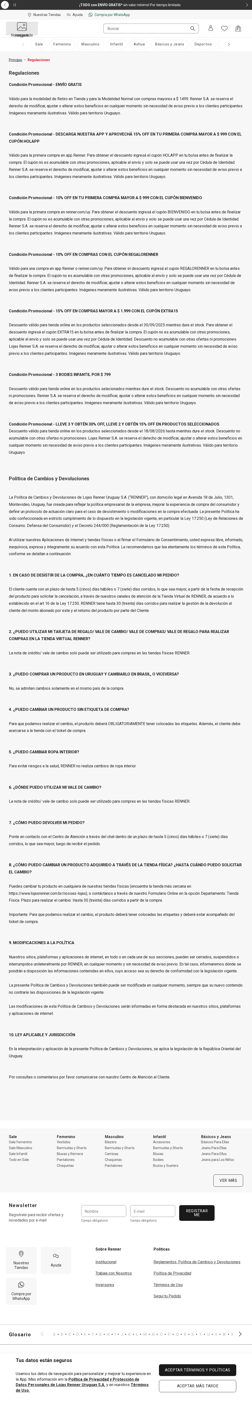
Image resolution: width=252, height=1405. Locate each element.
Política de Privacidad (172, 1273)
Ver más (228, 1180)
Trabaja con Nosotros (113, 1273)
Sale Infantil (18, 1154)
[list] (141, 1334)
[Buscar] (191, 29)
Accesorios (161, 1142)
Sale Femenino (20, 1142)
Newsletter (23, 1205)
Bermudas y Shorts (72, 1148)
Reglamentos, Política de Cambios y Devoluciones (197, 1262)
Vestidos (63, 1142)
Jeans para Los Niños (217, 1160)
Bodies (158, 1160)
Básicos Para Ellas (215, 1142)
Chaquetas (65, 1166)
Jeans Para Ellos (214, 1154)
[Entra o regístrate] (211, 28)
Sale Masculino (20, 1148)
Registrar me (197, 1213)
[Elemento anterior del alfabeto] (45, 1334)
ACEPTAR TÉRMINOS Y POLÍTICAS (197, 1370)
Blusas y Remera (70, 1154)
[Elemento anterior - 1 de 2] (5, 5)
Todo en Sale (19, 1160)
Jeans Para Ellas (214, 1148)
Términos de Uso (168, 1284)
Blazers (111, 1142)
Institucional (105, 1262)
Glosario (20, 1334)
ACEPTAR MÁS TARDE (198, 1386)
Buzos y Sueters (165, 1166)
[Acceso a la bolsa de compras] (238, 28)
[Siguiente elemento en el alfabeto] (237, 1334)
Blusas (158, 1154)
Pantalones (66, 1160)
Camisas (111, 1154)
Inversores (104, 1284)
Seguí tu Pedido (167, 1296)
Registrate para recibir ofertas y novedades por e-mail (36, 1217)
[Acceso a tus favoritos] (224, 28)
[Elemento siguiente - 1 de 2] (247, 5)
